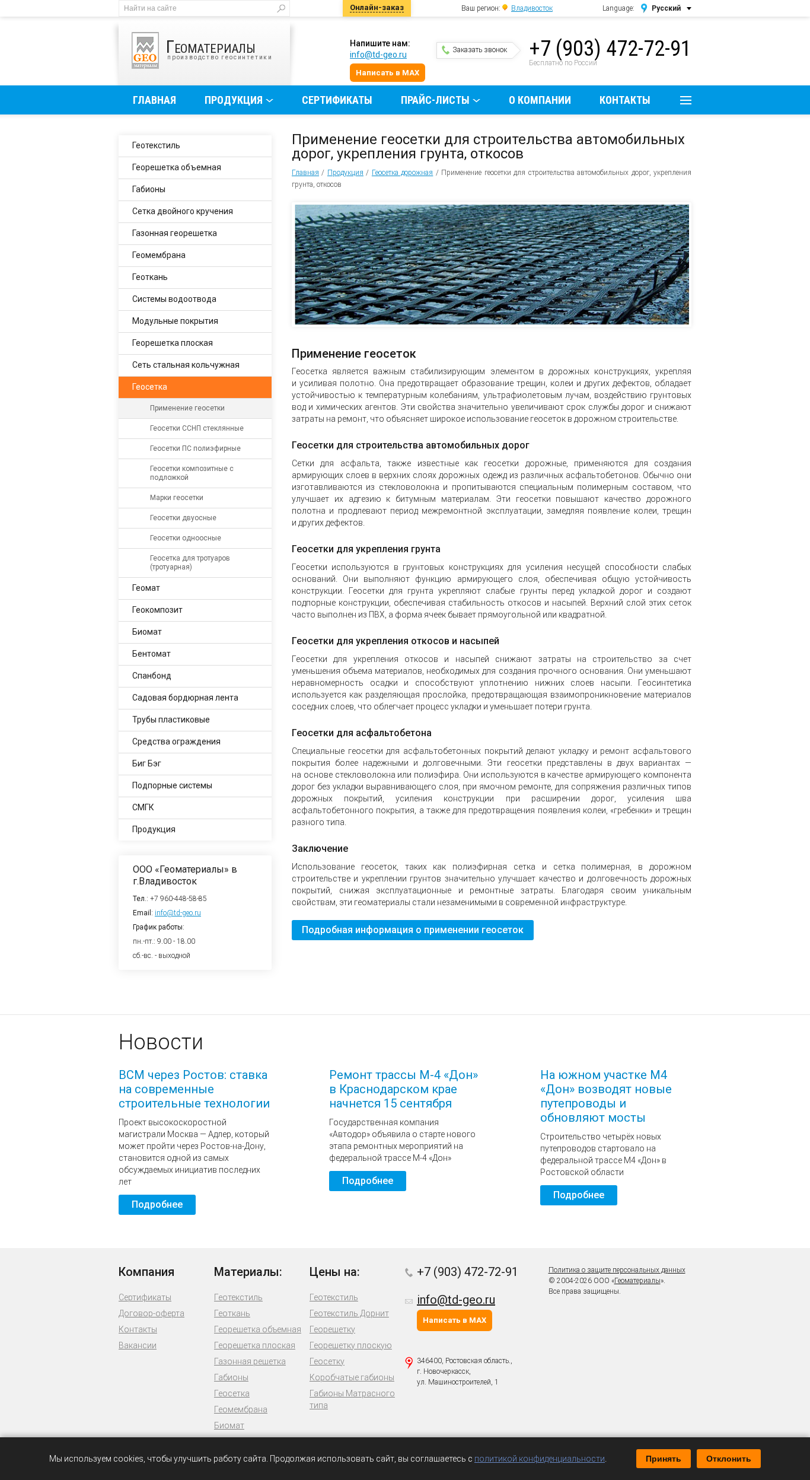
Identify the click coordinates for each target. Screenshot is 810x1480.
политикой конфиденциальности (539, 1458)
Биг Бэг (146, 763)
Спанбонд (151, 675)
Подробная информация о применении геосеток (413, 929)
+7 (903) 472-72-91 (610, 48)
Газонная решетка (250, 1361)
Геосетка (149, 387)
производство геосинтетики (219, 48)
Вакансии (138, 1345)
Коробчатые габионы (352, 1377)
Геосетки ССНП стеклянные (197, 428)
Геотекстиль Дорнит (349, 1313)
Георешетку (332, 1329)
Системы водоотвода (174, 299)
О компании (540, 100)
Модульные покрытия (175, 321)
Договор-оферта (151, 1313)
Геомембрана (159, 255)
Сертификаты (337, 100)
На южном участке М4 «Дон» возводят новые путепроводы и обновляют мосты (606, 1096)
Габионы (148, 189)
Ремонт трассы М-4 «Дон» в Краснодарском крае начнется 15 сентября (403, 1089)
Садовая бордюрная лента (185, 697)
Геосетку (327, 1361)
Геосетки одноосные (185, 538)
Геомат (146, 588)
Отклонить (728, 1458)
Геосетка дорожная (402, 172)
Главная (154, 100)
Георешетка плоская (172, 343)
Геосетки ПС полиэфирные (195, 448)
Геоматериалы (637, 1281)
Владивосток (532, 8)
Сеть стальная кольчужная (186, 365)
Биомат (147, 631)
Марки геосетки (176, 498)
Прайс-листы (435, 100)
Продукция (234, 100)
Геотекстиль (156, 145)
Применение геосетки (187, 408)
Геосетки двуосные (183, 518)
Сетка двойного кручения (182, 211)
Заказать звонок (479, 50)
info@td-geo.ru (378, 54)
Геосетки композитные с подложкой (192, 473)
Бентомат (151, 653)
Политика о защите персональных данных (616, 1270)
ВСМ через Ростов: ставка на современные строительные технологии (194, 1089)
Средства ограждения (176, 741)
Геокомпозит (157, 610)
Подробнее (157, 1204)
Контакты (624, 100)
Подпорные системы (172, 785)
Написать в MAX (387, 72)
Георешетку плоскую (351, 1345)
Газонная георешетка (174, 233)
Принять (663, 1458)
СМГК (143, 807)
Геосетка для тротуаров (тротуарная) (190, 562)
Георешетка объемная (176, 167)
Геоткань (150, 277)
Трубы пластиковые (171, 719)
